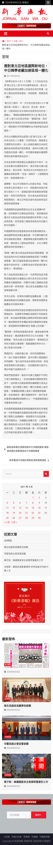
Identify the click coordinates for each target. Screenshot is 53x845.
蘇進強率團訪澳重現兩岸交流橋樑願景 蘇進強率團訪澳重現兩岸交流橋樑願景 (28, 449)
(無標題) (8, 540)
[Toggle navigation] (5, 33)
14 (26, 508)
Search (46, 474)
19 (14, 513)
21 (26, 513)
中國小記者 (16, 837)
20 (20, 513)
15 (33, 508)
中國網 (35, 837)
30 (39, 518)
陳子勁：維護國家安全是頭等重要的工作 (23, 560)
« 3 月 (7, 522)
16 (39, 508)
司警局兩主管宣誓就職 (15, 553)
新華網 (27, 837)
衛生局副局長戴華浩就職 (16, 547)
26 (14, 518)
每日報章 (8, 665)
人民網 (6, 837)
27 (20, 518)
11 (7, 508)
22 (33, 513)
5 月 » (14, 522)
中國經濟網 (45, 837)
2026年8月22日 (13, 672)
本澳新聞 (8, 699)
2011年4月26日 (13, 76)
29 (33, 518)
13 (20, 508)
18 (7, 513)
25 (7, 518)
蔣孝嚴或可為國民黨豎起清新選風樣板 (27, 460)
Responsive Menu (48, 2)
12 (14, 508)
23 (39, 513)
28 (26, 518)
